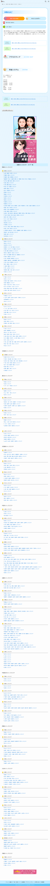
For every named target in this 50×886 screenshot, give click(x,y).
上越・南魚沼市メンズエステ (9, 467)
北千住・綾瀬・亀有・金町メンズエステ (12, 180)
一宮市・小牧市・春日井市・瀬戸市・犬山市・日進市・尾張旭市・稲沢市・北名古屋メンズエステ (23, 566)
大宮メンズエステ (7, 328)
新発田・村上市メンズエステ (9, 469)
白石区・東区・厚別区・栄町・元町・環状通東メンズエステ (15, 360)
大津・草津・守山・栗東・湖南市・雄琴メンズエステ (14, 586)
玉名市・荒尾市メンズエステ (9, 809)
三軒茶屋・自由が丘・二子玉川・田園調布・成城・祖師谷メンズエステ (18, 230)
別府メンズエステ (7, 822)
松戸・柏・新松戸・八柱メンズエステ (11, 286)
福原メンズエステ (7, 661)
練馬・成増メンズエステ (9, 188)
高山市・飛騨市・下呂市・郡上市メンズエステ (13, 526)
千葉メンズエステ (7, 277)
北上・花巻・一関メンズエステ (10, 392)
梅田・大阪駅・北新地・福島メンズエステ (12, 627)
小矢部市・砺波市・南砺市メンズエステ (12, 478)
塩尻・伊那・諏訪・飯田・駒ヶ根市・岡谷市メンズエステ (15, 456)
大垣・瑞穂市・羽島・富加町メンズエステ (12, 524)
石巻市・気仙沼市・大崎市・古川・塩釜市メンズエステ (15, 405)
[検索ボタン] (45, 1)
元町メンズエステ (7, 657)
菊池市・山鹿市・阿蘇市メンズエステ (11, 811)
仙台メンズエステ (7, 400)
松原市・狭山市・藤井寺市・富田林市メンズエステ (14, 648)
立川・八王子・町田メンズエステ (10, 218)
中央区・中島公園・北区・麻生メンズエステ (12, 359)
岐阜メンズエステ (7, 520)
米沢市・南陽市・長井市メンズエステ (11, 435)
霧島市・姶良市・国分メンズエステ (11, 842)
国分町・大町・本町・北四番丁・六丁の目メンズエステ (15, 401)
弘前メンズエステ (7, 383)
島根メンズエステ (7, 687)
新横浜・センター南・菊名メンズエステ (12, 247)
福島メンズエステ (7, 420)
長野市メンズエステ (8, 452)
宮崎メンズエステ (7, 831)
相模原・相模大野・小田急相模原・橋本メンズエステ (14, 260)
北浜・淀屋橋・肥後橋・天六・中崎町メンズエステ (14, 629)
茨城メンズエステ (7, 314)
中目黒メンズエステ (8, 224)
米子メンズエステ (7, 680)
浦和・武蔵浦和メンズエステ (9, 330)
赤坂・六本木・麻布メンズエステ (10, 228)
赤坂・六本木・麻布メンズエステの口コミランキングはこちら (24, 48)
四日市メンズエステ (8, 533)
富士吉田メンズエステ (8, 515)
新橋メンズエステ (7, 192)
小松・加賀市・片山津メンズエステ (11, 487)
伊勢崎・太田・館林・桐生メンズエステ (12, 323)
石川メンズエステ (7, 491)
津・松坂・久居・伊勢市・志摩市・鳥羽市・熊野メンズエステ (16, 537)
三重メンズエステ (7, 539)
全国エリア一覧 (12, 882)
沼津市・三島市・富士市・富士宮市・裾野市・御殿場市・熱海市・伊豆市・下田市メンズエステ (22, 548)
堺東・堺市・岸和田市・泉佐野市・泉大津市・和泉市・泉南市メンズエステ (18, 645)
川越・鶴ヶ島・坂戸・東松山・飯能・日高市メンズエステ (15, 336)
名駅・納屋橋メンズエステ (9, 557)
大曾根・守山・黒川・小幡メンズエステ (12, 565)
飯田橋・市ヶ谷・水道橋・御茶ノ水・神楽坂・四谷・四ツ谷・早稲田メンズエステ (20, 179)
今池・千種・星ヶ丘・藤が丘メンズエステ (12, 561)
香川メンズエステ (7, 743)
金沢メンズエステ (7, 485)
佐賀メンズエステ (7, 789)
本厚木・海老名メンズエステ (9, 256)
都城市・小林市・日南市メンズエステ (11, 833)
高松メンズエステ (7, 739)
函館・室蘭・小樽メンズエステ (10, 368)
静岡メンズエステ (7, 544)
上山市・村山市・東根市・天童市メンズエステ (13, 441)
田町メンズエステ (7, 198)
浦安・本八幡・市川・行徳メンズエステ (12, 284)
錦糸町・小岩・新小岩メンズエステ (11, 232)
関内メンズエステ (7, 243)
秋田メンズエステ (7, 412)
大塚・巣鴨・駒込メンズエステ (10, 184)
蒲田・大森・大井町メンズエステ (10, 207)
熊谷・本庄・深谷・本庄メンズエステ (11, 343)
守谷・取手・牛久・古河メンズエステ (11, 310)
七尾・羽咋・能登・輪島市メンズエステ (12, 489)
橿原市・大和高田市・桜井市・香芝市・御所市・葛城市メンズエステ (17, 596)
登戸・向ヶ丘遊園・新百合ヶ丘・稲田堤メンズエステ (14, 254)
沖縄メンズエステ (7, 865)
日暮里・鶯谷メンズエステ (9, 175)
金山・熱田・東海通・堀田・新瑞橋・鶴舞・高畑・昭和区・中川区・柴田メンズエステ (21, 563)
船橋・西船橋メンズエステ (9, 282)
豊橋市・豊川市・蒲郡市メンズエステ (11, 570)
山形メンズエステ (7, 433)
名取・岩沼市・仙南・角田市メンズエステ (12, 403)
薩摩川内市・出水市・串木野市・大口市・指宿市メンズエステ (16, 844)
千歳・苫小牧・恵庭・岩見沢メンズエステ (12, 362)
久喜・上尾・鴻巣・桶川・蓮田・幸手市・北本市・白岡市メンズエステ (18, 341)
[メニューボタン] (48, 1)
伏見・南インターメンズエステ (10, 617)
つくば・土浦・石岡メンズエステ (10, 308)
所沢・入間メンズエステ (9, 339)
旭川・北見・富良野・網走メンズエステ (12, 364)
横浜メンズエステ (7, 241)
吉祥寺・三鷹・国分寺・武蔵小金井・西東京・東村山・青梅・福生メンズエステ (19, 213)
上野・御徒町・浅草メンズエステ (10, 173)
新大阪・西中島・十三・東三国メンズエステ (12, 641)
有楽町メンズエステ (8, 201)
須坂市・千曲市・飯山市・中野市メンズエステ (13, 458)
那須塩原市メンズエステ (9, 299)
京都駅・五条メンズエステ (9, 613)
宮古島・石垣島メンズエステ (9, 863)
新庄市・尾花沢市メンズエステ (10, 437)
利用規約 (42, 882)
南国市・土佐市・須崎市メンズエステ (11, 763)
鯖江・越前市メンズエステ (9, 498)
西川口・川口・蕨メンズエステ (10, 332)
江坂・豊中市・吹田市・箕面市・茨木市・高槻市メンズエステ (16, 643)
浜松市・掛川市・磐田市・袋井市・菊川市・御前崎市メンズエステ (17, 550)
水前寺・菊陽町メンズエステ (9, 815)
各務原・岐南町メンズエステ (9, 528)
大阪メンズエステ (7, 626)
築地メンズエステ (7, 199)
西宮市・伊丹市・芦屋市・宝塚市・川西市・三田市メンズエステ (16, 663)
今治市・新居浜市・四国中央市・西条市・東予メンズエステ (15, 752)
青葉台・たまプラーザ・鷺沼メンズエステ (12, 248)
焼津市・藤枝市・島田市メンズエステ (11, 546)
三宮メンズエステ (7, 656)
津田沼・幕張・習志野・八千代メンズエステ (12, 280)
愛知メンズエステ (7, 572)
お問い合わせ (37, 882)
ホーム (7, 882)
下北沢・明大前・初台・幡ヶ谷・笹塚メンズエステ (14, 215)
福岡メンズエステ (7, 774)
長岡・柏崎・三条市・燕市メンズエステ (12, 465)
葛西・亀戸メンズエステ (9, 234)
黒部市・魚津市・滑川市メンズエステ (11, 480)
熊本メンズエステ (7, 807)
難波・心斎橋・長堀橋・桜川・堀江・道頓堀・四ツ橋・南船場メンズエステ (18, 633)
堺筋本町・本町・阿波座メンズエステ (11, 631)
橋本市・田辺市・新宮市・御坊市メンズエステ (13, 604)
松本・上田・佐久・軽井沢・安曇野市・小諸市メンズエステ (15, 454)
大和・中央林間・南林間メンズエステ (11, 258)
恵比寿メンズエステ (8, 222)
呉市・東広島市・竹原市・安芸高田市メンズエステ (14, 717)
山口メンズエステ (7, 693)
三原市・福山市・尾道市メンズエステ (11, 718)
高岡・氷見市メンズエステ (9, 476)
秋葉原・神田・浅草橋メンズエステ (11, 177)
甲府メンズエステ (7, 513)
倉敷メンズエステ (7, 706)
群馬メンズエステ (7, 319)
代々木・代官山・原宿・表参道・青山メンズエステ (14, 226)
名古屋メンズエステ (8, 555)
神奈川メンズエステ (8, 271)
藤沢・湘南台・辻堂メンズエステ (10, 264)
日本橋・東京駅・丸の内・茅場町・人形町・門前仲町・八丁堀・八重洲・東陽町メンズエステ (22, 205)
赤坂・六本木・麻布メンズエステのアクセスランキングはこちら (24, 42)
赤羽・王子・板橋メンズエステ (10, 186)
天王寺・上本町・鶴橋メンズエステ (11, 637)
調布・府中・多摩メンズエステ (10, 217)
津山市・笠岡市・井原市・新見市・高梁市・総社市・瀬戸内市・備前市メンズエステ (20, 708)
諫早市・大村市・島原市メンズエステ (11, 800)
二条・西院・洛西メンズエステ (10, 615)
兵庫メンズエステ (7, 667)
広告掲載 (23, 882)
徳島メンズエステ (7, 732)
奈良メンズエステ (7, 593)
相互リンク (18, 882)
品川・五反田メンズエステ (9, 190)
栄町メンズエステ (7, 278)
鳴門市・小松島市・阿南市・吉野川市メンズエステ (14, 734)
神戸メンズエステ (7, 654)
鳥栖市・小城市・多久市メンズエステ (11, 791)
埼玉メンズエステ (7, 345)
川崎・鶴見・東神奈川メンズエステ (11, 250)
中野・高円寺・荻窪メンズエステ (10, 211)
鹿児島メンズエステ (8, 840)
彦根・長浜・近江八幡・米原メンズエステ (12, 587)
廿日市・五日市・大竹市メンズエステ (11, 720)
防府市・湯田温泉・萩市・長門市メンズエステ (13, 698)
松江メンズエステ (7, 686)
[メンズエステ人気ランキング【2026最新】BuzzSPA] (3, 1)
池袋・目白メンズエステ (9, 182)
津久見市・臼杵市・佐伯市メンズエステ (12, 826)
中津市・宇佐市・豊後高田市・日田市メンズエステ (14, 824)
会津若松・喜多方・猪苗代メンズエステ (12, 425)
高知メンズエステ (7, 761)
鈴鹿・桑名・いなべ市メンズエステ (11, 535)
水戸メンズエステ (7, 306)
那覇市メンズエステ (8, 859)
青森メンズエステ (7, 381)
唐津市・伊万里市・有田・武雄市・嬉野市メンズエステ (15, 793)
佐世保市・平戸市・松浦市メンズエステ (12, 802)
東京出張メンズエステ (8, 236)
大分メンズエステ (7, 820)
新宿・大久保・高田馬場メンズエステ (11, 209)
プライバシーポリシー (30, 882)
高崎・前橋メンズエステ (9, 321)
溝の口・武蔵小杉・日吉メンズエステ (11, 252)
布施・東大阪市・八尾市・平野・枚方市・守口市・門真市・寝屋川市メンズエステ (20, 647)
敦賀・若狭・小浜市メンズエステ (10, 500)
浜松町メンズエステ (8, 196)
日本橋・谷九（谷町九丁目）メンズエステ (12, 635)
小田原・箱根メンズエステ (9, 266)
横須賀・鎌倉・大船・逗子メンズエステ (12, 269)
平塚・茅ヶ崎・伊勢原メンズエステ (11, 262)
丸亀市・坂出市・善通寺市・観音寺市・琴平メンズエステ (15, 741)
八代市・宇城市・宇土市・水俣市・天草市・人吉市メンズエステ (16, 813)
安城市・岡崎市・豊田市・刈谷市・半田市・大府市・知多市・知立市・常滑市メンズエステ (21, 568)
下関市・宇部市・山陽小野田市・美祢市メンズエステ (14, 696)
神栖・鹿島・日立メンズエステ (10, 312)
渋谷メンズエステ (7, 220)
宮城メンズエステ (7, 407)
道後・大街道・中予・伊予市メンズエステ (12, 750)
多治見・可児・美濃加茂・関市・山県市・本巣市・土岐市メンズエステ (18, 522)
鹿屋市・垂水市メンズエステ (9, 846)
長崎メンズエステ (7, 798)
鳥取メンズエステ (7, 678)
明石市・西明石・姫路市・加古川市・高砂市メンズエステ (15, 665)
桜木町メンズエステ (8, 245)
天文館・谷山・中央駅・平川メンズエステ (12, 848)
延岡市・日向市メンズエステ (9, 835)
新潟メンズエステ (7, 463)
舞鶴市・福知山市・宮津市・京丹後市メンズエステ (14, 620)
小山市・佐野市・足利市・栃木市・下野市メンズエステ (15, 297)
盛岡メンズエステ (7, 390)
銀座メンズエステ (7, 194)
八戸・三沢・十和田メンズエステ (10, 385)
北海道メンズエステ (8, 370)
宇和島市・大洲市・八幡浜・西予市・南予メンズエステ (15, 754)
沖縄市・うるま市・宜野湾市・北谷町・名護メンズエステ (15, 861)
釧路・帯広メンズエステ (9, 366)
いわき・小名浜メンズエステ (9, 423)
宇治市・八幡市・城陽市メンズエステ (11, 618)
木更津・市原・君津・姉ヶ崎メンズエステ (12, 290)
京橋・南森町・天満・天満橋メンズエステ (12, 639)
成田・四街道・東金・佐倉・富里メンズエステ (13, 288)
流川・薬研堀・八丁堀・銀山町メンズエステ (12, 715)
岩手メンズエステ (7, 394)
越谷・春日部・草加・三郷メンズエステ (12, 334)
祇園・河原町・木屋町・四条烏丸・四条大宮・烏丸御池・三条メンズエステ (18, 611)
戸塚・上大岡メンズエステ (9, 268)
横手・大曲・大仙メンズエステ (10, 414)
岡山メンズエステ (7, 704)
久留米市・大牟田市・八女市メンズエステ (12, 784)
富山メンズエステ (7, 474)
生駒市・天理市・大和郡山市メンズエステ (12, 595)
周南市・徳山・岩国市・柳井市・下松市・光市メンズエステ (15, 695)
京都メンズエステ (7, 609)
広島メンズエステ (7, 713)
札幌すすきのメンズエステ (9, 357)
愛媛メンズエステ (7, 756)
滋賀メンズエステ (7, 584)
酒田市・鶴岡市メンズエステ (9, 439)
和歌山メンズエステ (8, 602)
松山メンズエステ (7, 748)
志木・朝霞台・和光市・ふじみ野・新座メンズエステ (14, 338)
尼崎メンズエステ (7, 659)
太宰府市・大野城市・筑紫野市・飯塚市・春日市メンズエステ (16, 782)
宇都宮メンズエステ (8, 295)
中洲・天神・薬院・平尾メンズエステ (11, 778)
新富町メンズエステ (8, 203)
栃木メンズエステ (7, 301)
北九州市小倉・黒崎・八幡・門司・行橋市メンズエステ (15, 780)
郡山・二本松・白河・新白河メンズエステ (12, 421)
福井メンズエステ (7, 496)
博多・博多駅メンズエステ (9, 776)
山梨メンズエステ (7, 511)
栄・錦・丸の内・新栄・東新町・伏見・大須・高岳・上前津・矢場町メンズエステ (20, 559)
